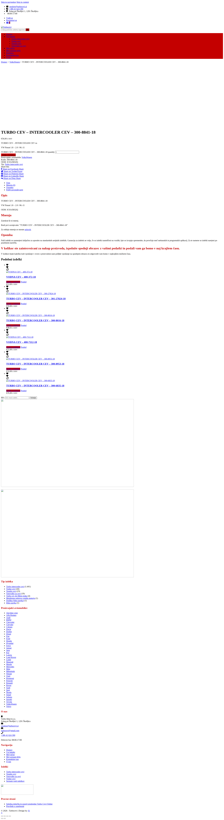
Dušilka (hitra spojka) (15, 600)
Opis (8, 183)
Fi (29, 811)
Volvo (8, 706)
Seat (8, 690)
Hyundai (9, 643)
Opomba (9, 187)
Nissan (9, 674)
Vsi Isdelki (10, 36)
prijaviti (28, 229)
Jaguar (9, 648)
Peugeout (10, 678)
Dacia (8, 629)
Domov (9, 34)
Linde (8, 660)
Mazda (9, 664)
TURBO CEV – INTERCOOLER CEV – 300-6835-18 (35, 385)
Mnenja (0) (10, 185)
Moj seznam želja (13, 50)
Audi (8, 617)
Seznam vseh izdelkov (15, 781)
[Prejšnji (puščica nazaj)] (2, 818)
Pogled (23, 282)
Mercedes (10, 667)
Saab (8, 688)
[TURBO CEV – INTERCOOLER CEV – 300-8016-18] (30, 315)
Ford (8, 639)
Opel (8, 676)
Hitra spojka (11, 603)
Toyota (9, 702)
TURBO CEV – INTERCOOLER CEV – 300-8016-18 (35, 320)
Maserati (9, 662)
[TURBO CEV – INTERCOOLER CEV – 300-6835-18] (30, 380)
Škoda (8, 692)
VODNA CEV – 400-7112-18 (21, 342)
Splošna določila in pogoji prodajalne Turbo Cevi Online (29, 804)
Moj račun (10, 48)
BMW (8, 620)
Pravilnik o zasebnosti (15, 806)
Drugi (8, 634)
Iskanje (33, 398)
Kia (7, 653)
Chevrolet (10, 622)
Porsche (9, 681)
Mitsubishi (10, 671)
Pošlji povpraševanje (14, 190)
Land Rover (11, 657)
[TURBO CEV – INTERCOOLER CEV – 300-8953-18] (30, 359)
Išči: (2, 397)
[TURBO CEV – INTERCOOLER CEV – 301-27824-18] (31, 293)
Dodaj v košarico (8, 155)
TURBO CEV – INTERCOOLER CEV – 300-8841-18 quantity (28, 152)
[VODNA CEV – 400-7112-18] (19, 337)
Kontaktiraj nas (12, 55)
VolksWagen (14, 62)
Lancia (9, 655)
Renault (9, 683)
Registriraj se (11, 20)
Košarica (9, 53)
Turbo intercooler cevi (20, 39)
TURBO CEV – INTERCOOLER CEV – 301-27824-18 (36, 298)
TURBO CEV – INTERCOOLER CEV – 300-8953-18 (35, 363)
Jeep (8, 650)
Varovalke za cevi (18, 46)
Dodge (9, 632)
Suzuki (9, 699)
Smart (8, 695)
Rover (8, 685)
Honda (9, 641)
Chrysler (9, 625)
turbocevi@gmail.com (10, 730)
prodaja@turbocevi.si (18, 6)
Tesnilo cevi (16, 43)
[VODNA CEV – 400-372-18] (19, 272)
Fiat (7, 636)
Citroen (9, 627)
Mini (8, 669)
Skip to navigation (8, 2)
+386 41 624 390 (16, 9)
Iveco (8, 646)
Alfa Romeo (11, 615)
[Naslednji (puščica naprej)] (5, 818)
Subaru (9, 697)
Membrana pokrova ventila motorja (20, 598)
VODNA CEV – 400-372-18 (21, 277)
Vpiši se (9, 18)
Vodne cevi (16, 41)
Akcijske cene (12, 613)
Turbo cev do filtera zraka (16, 596)
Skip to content (22, 2)
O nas (8, 57)
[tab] (114, 183)
